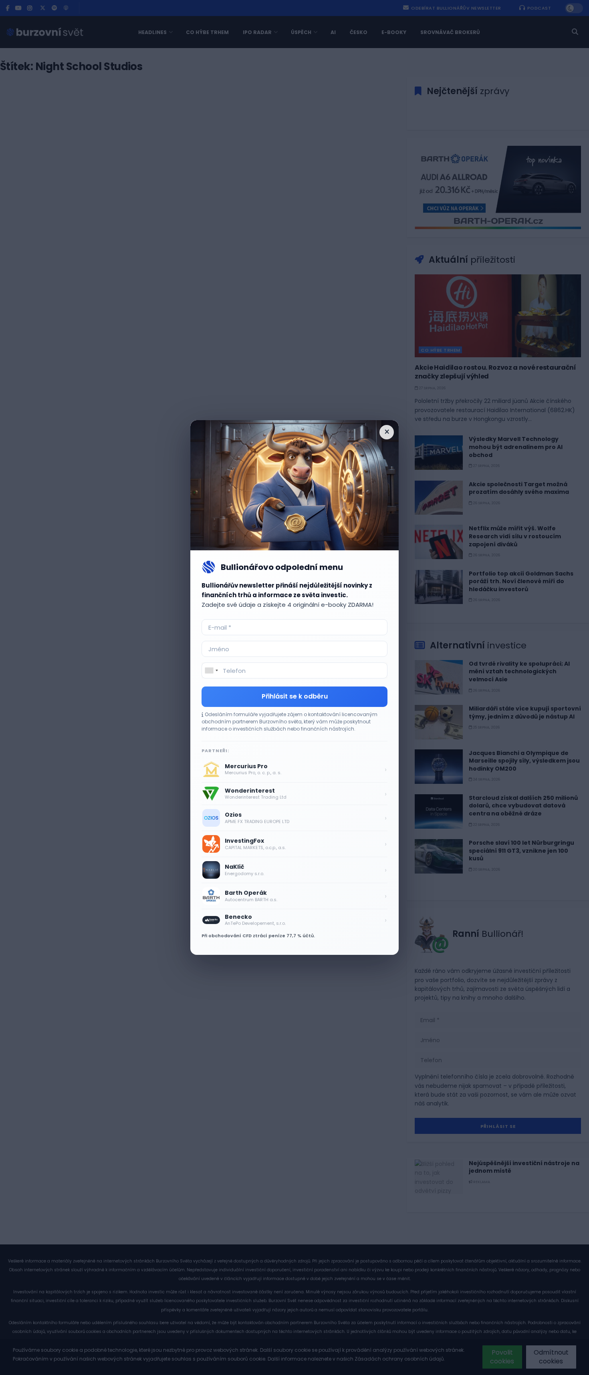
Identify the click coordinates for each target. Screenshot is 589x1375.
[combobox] (211, 670)
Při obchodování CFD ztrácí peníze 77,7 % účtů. (258, 935)
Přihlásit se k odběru (295, 696)
